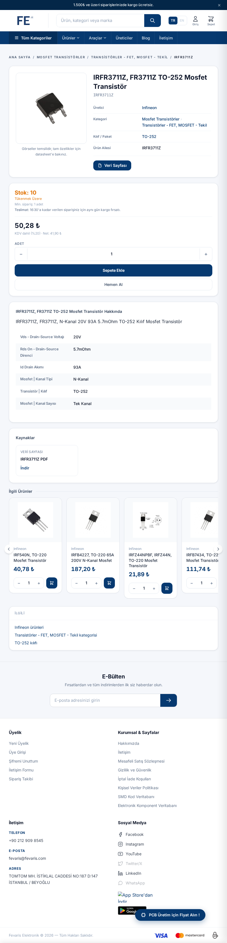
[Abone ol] (168, 700)
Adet (19, 244)
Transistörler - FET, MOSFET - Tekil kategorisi (56, 635)
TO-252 (149, 136)
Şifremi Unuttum (23, 761)
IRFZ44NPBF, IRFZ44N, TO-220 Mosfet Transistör (150, 560)
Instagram (135, 844)
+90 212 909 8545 (26, 840)
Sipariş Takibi (21, 778)
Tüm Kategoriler (36, 37)
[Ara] (152, 20)
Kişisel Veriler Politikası (138, 787)
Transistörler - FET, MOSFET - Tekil (174, 125)
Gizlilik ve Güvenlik (134, 770)
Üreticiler (124, 37)
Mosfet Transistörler (160, 119)
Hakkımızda (128, 743)
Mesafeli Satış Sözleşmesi (141, 761)
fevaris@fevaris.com (27, 858)
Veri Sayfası (115, 165)
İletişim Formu (21, 770)
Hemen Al (113, 284)
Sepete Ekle (114, 270)
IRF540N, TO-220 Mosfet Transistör (30, 557)
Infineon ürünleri (29, 627)
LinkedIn (133, 873)
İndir (24, 468)
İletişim (166, 37)
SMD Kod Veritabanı (136, 796)
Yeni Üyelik (19, 743)
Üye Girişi (17, 752)
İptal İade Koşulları (134, 778)
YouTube (133, 853)
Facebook (135, 834)
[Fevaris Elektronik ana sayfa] (24, 20)
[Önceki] (8, 549)
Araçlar (95, 37)
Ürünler (68, 37)
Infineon (149, 107)
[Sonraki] (218, 549)
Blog (146, 37)
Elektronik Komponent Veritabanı (147, 805)
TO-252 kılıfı (26, 642)
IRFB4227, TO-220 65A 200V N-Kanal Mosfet (92, 557)
